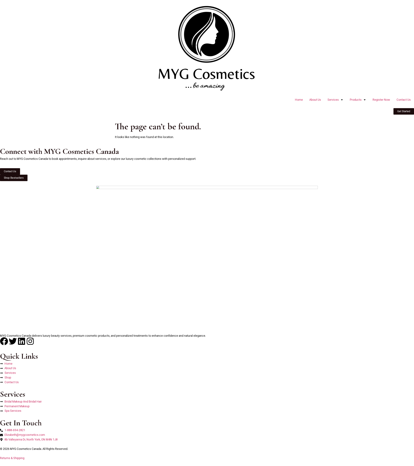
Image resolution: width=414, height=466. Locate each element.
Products (356, 99)
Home (299, 99)
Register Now (381, 99)
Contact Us (404, 99)
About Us (315, 99)
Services (333, 99)
